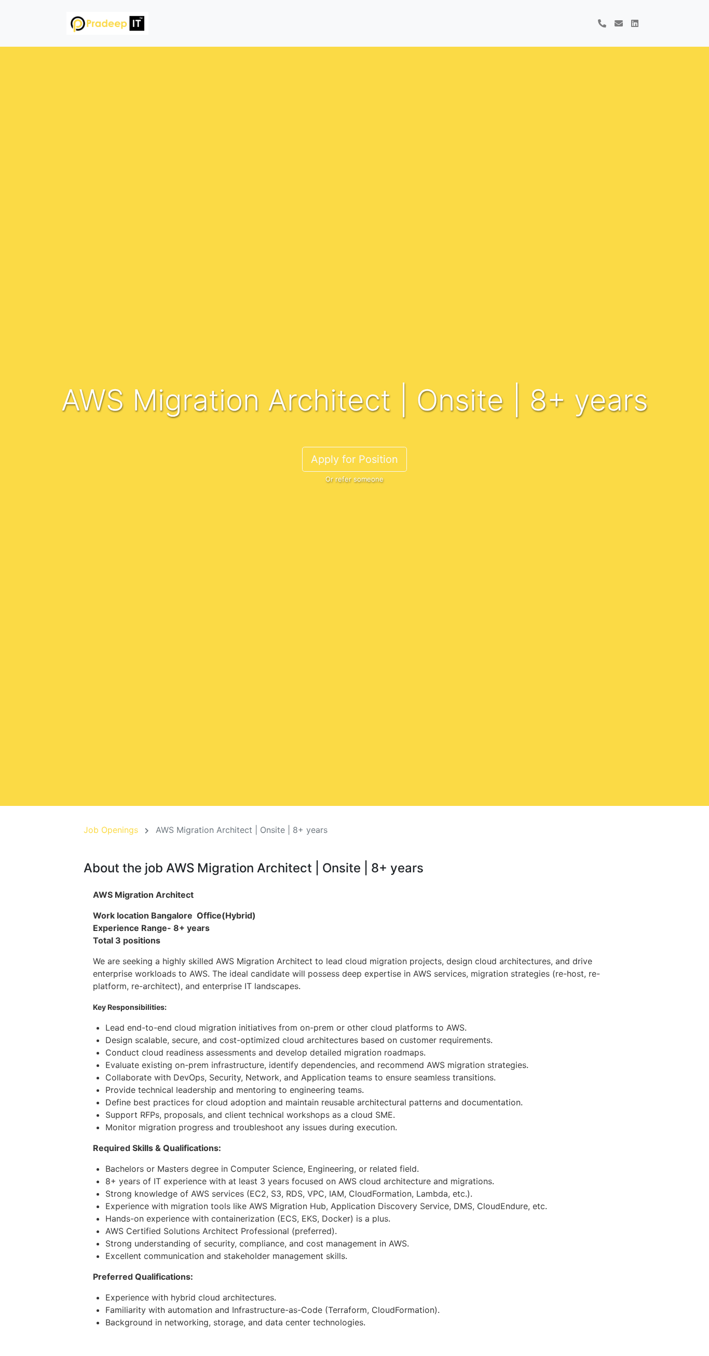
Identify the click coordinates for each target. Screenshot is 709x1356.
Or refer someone (354, 479)
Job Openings (111, 830)
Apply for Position (354, 459)
